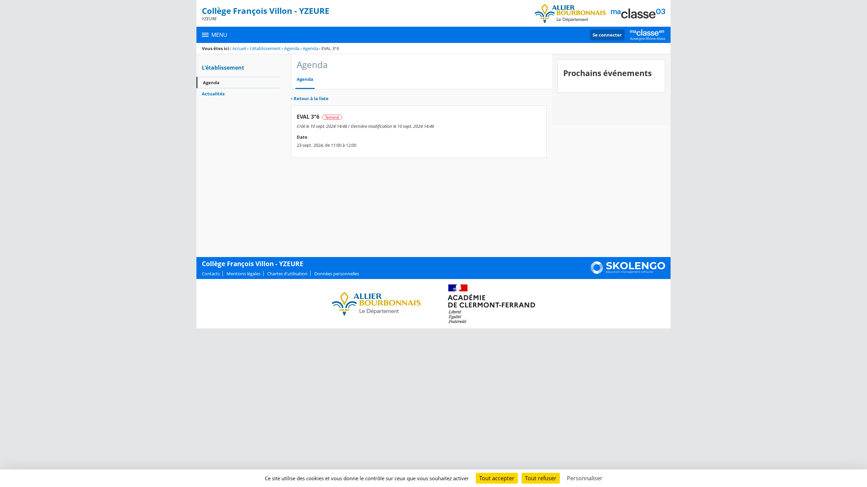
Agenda (291, 48)
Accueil (239, 48)
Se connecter (607, 35)
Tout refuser (540, 478)
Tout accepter (496, 478)
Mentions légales (243, 273)
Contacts (211, 273)
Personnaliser (584, 478)
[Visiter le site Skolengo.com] (628, 272)
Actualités (213, 94)
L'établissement (265, 48)
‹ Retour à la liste (310, 98)
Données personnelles (336, 273)
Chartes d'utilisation (287, 273)
